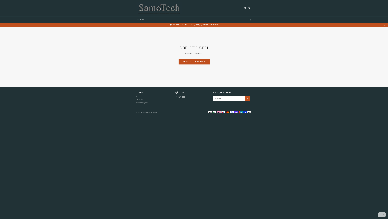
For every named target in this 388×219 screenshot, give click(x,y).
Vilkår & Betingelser (142, 103)
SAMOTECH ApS (145, 112)
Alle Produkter (140, 100)
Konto (250, 20)
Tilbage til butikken (194, 62)
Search (138, 97)
